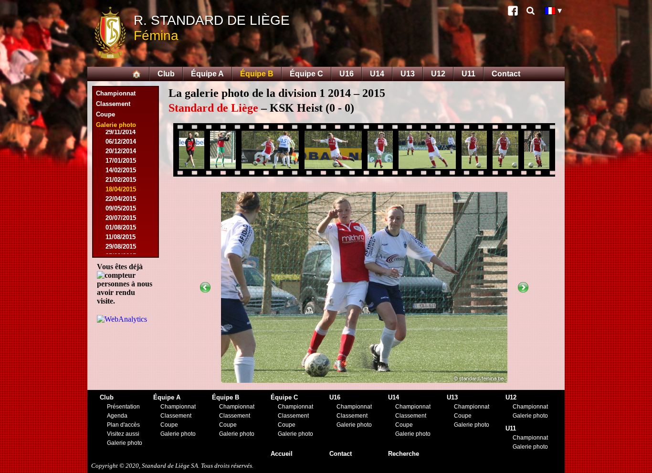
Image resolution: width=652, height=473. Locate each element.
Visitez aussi (123, 434)
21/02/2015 (120, 179)
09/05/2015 (120, 208)
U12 (438, 74)
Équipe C (306, 74)
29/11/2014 (120, 132)
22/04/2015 (120, 198)
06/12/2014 (120, 141)
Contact (506, 74)
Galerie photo (124, 443)
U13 (407, 74)
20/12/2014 (120, 151)
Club (166, 74)
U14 (377, 74)
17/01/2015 (120, 160)
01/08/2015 (120, 227)
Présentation (123, 406)
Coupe (105, 114)
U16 (346, 74)
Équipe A (207, 74)
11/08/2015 (120, 237)
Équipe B (256, 74)
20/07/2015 (120, 217)
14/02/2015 (120, 170)
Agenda (117, 415)
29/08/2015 (120, 246)
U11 (468, 74)
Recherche (403, 453)
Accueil (282, 453)
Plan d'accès (123, 424)
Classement (113, 103)
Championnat (116, 93)
